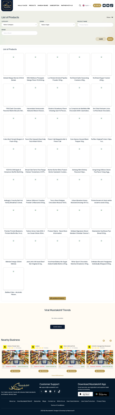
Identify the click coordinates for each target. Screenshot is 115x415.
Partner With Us (67, 5)
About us (12, 401)
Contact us (51, 401)
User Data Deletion (73, 401)
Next (110, 340)
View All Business (58, 375)
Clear (101, 39)
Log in (98, 5)
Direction (16, 371)
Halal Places (22, 5)
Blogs (44, 401)
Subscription (54, 5)
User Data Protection (88, 401)
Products (32, 5)
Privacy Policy (101, 401)
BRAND (4, 29)
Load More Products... (58, 298)
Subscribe (37, 401)
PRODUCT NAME (82, 21)
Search (110, 39)
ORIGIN (42, 21)
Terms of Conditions (57, 405)
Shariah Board (43, 5)
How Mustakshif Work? (24, 401)
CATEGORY (5, 21)
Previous (103, 340)
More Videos (57, 327)
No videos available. (57, 318)
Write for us (61, 401)
